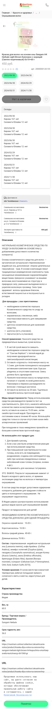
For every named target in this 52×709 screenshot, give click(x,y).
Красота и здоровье (22, 13)
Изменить (23, 201)
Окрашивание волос (11, 16)
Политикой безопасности (18, 695)
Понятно (26, 703)
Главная (6, 13)
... (36, 13)
